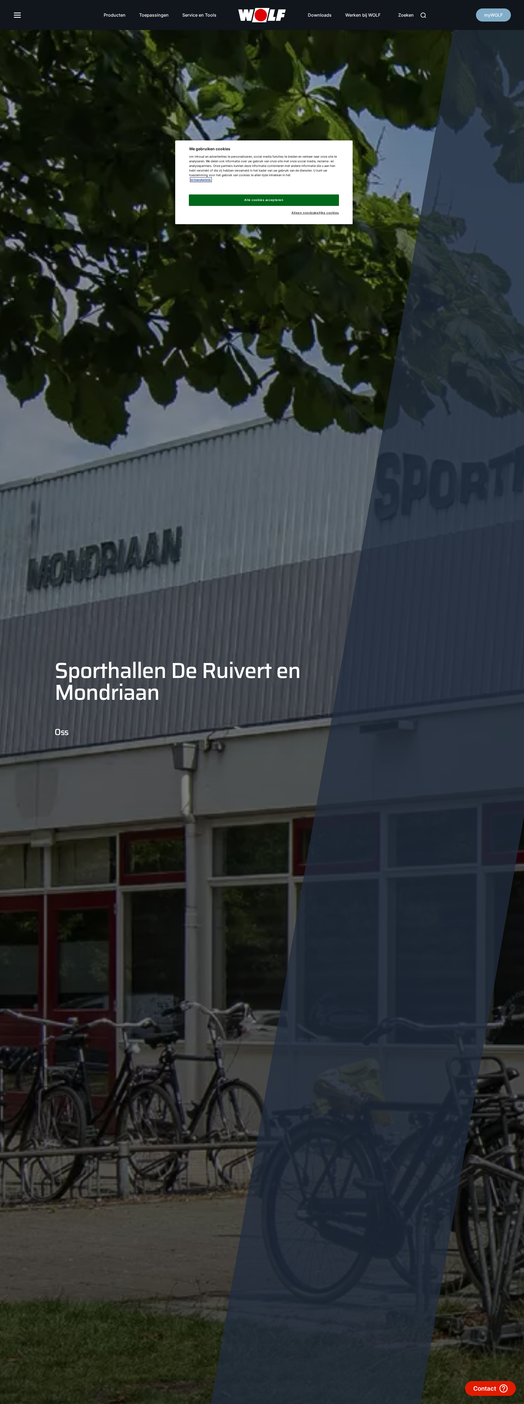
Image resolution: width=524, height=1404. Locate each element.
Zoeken (406, 15)
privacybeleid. (200, 180)
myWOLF (493, 15)
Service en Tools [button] (199, 15)
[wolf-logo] (262, 15)
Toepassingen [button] (154, 15)
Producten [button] (115, 15)
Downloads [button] (320, 15)
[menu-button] (17, 15)
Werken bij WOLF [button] (362, 15)
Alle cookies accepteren (263, 200)
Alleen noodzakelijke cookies (315, 212)
